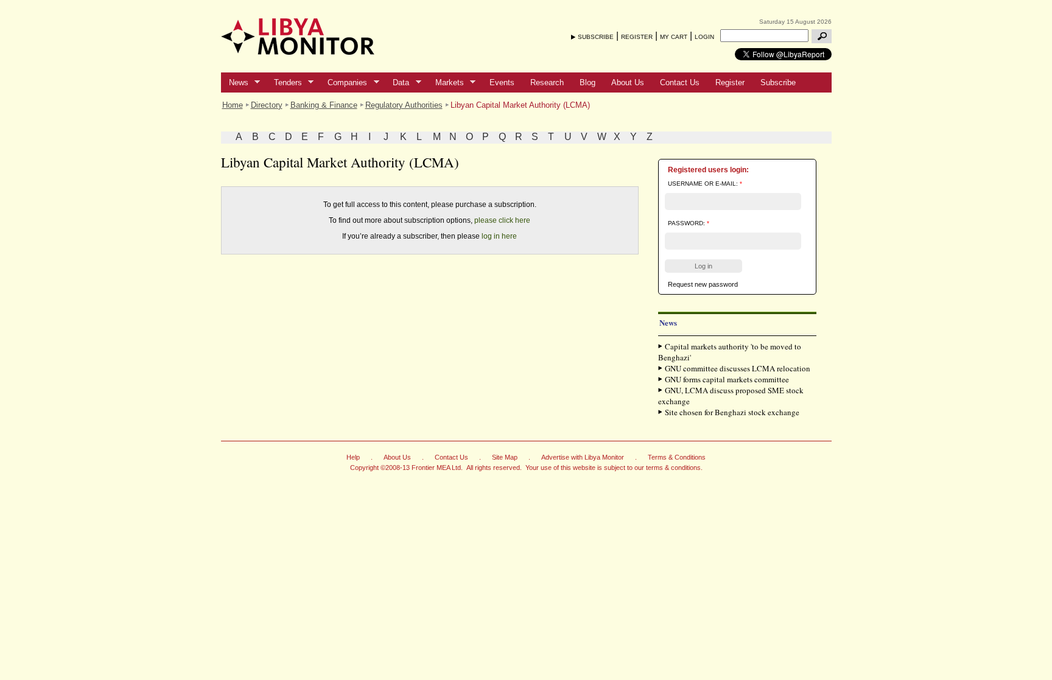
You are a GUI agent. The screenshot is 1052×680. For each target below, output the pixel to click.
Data (397, 83)
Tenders (284, 83)
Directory (266, 105)
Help (353, 457)
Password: (688, 223)
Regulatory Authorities (404, 105)
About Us (627, 82)
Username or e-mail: (705, 183)
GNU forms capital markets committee (727, 379)
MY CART (673, 36)
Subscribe (778, 82)
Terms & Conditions (677, 457)
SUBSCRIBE (596, 36)
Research (547, 82)
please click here (502, 220)
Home (232, 105)
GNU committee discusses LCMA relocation (737, 368)
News (234, 83)
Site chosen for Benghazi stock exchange (732, 412)
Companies (343, 83)
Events (501, 82)
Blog (587, 82)
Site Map (504, 457)
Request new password (703, 284)
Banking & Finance (323, 105)
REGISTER (637, 36)
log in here (499, 236)
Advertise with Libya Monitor (582, 457)
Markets (445, 83)
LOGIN (704, 36)
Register (730, 82)
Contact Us (680, 82)
